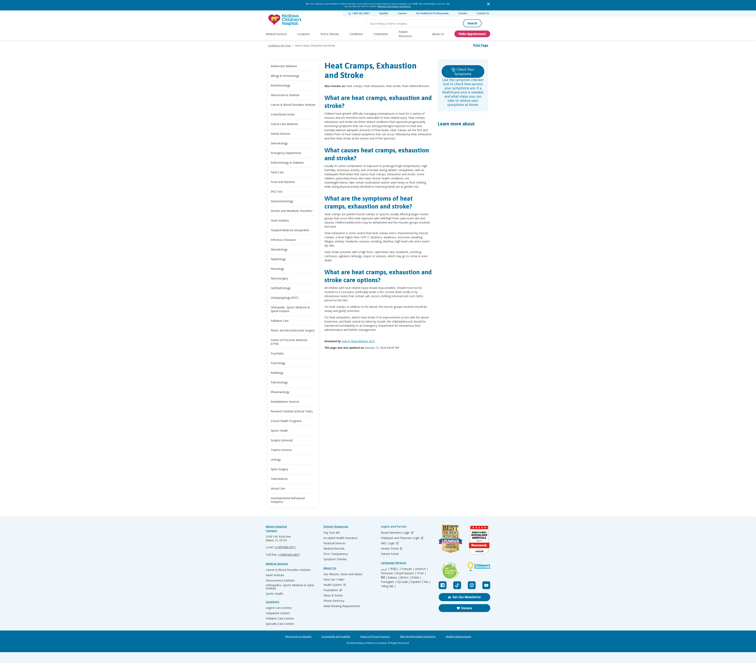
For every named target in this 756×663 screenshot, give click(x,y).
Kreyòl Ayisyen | (406, 573)
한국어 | (405, 577)
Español (383, 13)
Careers (402, 13)
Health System (333, 585)
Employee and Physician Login (400, 538)
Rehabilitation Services (285, 401)
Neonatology (279, 249)
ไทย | (427, 581)
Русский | (403, 581)
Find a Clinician (329, 34)
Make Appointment (472, 34)
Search (472, 23)
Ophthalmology (280, 288)
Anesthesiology (280, 85)
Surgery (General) (282, 440)
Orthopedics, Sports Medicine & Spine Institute (290, 587)
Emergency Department (286, 153)
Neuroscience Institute (285, 95)
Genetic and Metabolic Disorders (291, 211)
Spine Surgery (279, 469)
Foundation (331, 590)
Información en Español (298, 636)
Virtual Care (278, 488)
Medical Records (334, 548)
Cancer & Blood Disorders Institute (293, 105)
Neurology (277, 269)
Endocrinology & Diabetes (287, 162)
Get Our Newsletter (466, 597)
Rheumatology (280, 392)
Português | (389, 581)
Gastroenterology (282, 201)
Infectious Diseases (283, 240)
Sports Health (279, 430)
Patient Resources (405, 34)
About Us (438, 34)
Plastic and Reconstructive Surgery (293, 330)
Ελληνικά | (388, 573)
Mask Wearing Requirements (341, 606)
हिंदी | (384, 577)
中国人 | (395, 568)
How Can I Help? (333, 579)
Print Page (480, 45)
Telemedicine (279, 479)
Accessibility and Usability (335, 636)
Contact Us (483, 13)
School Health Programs (286, 421)
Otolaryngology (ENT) (284, 298)
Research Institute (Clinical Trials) (292, 411)
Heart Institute (280, 220)
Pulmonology (279, 382)
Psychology (278, 363)
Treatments (380, 34)
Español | (416, 581)
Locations (303, 34)
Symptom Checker (335, 559)
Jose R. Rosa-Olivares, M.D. (358, 341)
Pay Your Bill (331, 532)
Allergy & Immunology (285, 76)
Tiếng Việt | (388, 586)
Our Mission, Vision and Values (342, 574)
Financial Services (334, 543)
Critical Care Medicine (284, 124)
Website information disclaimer (394, 6)
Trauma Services (281, 450)
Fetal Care (277, 172)
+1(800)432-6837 (289, 554)
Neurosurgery (279, 278)
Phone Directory (333, 600)
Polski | (416, 577)
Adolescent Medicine (284, 66)
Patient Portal (389, 553)
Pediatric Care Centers (280, 618)
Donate (463, 13)
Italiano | (394, 577)
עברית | (421, 573)
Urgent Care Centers (279, 607)
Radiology (277, 373)
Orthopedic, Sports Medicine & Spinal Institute (290, 309)
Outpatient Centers (278, 613)
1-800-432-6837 (360, 13)
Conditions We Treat (279, 45)
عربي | (385, 568)
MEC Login (388, 543)
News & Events (333, 595)
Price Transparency (335, 553)
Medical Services (276, 34)
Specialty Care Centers (280, 623)
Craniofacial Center (283, 114)
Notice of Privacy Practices (375, 636)
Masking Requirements (458, 636)
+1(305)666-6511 (285, 547)
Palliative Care (280, 321)
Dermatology (279, 143)
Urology (276, 459)
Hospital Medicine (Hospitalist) (290, 230)
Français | (407, 568)
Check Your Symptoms (464, 71)
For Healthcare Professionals (432, 13)
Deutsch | (421, 568)
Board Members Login (395, 532)
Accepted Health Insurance (340, 538)
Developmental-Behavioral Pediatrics (288, 500)
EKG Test (277, 191)
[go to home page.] (285, 20)
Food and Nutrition (283, 182)
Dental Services (280, 133)
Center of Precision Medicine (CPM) (289, 342)
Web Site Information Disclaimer (418, 636)
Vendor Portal (390, 548)
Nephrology (278, 259)
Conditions (356, 34)
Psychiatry (277, 353)
